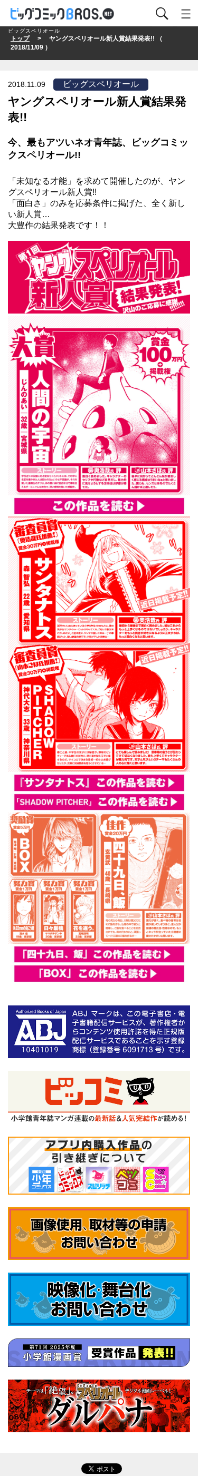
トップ (20, 38)
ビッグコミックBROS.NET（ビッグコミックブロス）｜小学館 (63, 14)
